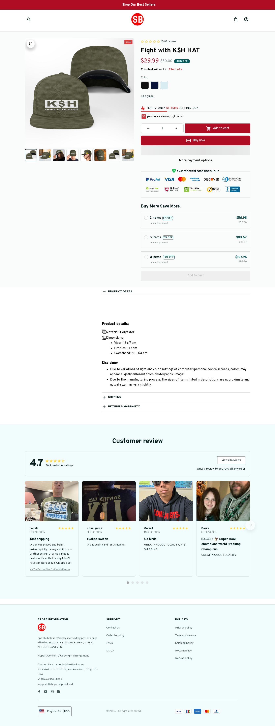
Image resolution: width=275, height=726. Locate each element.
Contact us (113, 628)
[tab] (128, 582)
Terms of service (185, 635)
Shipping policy (184, 643)
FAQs (109, 643)
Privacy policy (183, 628)
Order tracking (115, 635)
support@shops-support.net (55, 684)
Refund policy (183, 658)
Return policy (183, 650)
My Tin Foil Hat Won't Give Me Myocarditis (51, 569)
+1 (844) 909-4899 (50, 679)
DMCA (110, 650)
